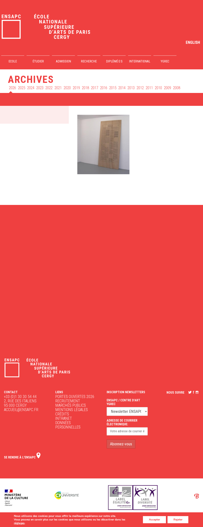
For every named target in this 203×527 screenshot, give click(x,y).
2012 (140, 88)
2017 (94, 88)
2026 (12, 88)
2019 (76, 88)
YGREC (165, 61)
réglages (19, 523)
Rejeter (177, 519)
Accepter (154, 519)
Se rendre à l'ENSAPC (20, 457)
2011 (149, 88)
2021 (58, 88)
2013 (131, 88)
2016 (103, 88)
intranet (63, 418)
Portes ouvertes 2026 (74, 396)
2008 (176, 88)
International (139, 61)
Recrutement (67, 401)
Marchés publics (70, 405)
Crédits (62, 414)
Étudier (38, 61)
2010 (158, 88)
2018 (85, 88)
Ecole (13, 61)
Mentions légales (71, 409)
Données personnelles (67, 424)
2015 (112, 88)
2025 (21, 88)
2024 (30, 88)
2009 (167, 88)
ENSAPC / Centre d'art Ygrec (123, 402)
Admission (63, 61)
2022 (49, 88)
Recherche (89, 61)
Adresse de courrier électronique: (122, 422)
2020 (67, 88)
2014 (121, 88)
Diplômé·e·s (114, 61)
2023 (39, 88)
